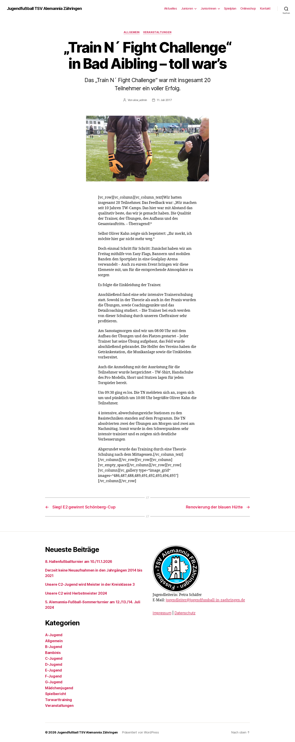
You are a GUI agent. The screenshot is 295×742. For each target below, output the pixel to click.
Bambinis (53, 653)
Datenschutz (184, 613)
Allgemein (132, 32)
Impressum (162, 613)
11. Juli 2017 (164, 100)
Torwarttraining (58, 700)
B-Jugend (53, 647)
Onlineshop (248, 8)
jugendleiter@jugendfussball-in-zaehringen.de (205, 600)
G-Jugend (53, 682)
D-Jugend (53, 664)
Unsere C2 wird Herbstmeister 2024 (76, 593)
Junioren (187, 8)
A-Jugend (53, 635)
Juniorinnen (208, 8)
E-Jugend (53, 670)
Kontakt (265, 8)
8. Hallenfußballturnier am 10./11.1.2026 (78, 561)
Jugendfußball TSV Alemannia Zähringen (44, 8)
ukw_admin (140, 100)
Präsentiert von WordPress (140, 732)
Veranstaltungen (157, 32)
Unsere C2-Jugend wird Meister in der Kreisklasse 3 (90, 584)
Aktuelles (170, 8)
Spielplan (230, 8)
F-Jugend (53, 676)
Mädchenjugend (59, 688)
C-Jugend (53, 658)
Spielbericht (55, 694)
